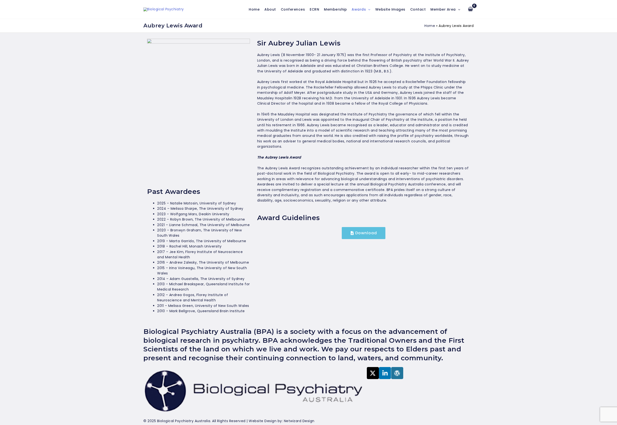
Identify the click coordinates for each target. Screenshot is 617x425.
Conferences (293, 9)
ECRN (314, 9)
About (270, 9)
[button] (368, 9)
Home (254, 9)
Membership (335, 9)
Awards (359, 9)
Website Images (390, 9)
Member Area (443, 9)
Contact (418, 9)
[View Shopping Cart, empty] (470, 9)
